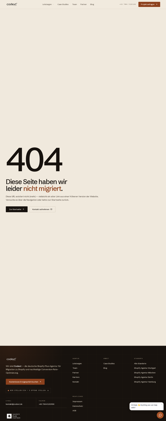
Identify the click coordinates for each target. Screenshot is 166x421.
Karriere (76, 377)
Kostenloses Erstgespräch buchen (23, 382)
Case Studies (63, 4)
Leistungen (47, 4)
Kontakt (76, 382)
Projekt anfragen (147, 4)
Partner (83, 4)
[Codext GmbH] (11, 4)
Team (74, 4)
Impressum (77, 401)
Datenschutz (78, 406)
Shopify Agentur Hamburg (145, 382)
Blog (92, 4)
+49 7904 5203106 (127, 4)
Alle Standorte (140, 363)
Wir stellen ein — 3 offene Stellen (28, 390)
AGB (74, 410)
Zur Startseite (15, 209)
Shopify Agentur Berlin (143, 377)
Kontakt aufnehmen (40, 209)
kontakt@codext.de (14, 404)
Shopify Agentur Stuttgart (145, 368)
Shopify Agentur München (144, 372)
